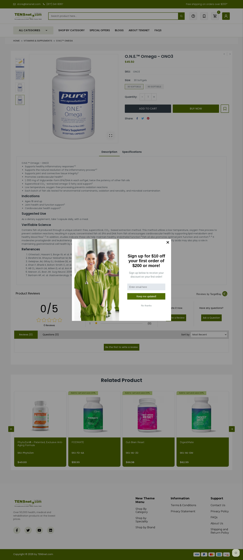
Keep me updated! (146, 296)
